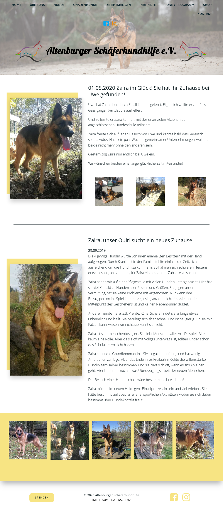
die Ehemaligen (118, 5)
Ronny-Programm (179, 5)
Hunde (59, 5)
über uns (37, 5)
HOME (16, 5)
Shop (207, 5)
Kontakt (205, 14)
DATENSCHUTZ (121, 500)
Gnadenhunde (85, 5)
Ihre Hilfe (148, 5)
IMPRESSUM (100, 500)
